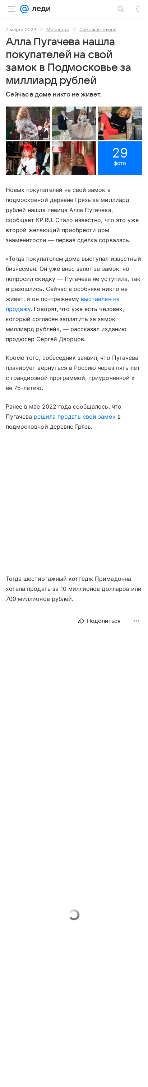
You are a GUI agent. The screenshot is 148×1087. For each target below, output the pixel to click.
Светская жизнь (97, 29)
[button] (28, 123)
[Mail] (24, 9)
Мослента (57, 29)
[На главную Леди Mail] (39, 9)
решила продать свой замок (74, 416)
